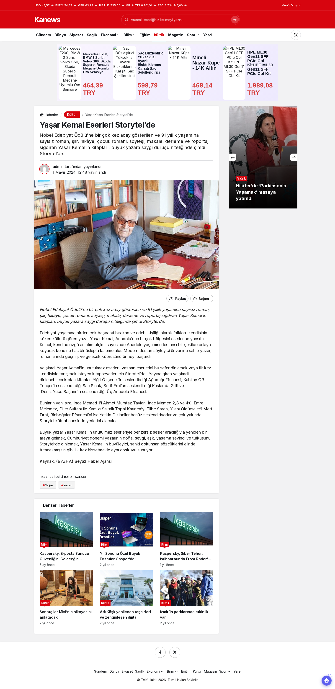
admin (58, 166)
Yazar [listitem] (66, 485)
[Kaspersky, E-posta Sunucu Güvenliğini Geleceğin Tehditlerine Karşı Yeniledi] (66, 539)
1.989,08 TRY (261, 89)
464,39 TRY (94, 89)
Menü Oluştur (291, 5)
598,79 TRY (149, 89)
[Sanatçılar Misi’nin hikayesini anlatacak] (66, 597)
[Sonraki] (293, 157)
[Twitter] (174, 652)
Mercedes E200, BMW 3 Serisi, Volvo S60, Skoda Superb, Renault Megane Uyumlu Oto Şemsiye (97, 63)
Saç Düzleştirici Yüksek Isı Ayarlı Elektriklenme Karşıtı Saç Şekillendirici (151, 62)
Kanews (47, 19)
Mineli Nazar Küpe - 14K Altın (206, 63)
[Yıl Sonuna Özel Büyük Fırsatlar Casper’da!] (126, 539)
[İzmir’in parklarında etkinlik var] (186, 597)
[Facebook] (160, 652)
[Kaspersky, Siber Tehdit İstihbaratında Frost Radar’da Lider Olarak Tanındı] (186, 539)
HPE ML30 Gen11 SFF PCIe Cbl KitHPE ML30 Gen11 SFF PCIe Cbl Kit (260, 63)
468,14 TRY (203, 89)
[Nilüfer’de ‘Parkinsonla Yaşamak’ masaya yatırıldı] (263, 157)
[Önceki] (232, 157)
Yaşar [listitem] (48, 485)
